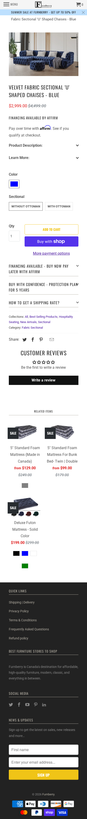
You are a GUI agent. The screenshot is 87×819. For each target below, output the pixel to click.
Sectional (44, 322)
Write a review (43, 380)
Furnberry (48, 794)
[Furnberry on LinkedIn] (44, 704)
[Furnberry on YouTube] (27, 704)
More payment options (51, 253)
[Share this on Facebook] (32, 339)
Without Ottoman (25, 206)
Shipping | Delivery (22, 602)
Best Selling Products (43, 316)
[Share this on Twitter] (24, 339)
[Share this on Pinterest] (40, 339)
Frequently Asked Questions (29, 629)
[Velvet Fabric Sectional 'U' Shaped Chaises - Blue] (43, 54)
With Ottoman (59, 206)
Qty (11, 226)
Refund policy (18, 638)
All (26, 316)
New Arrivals (28, 322)
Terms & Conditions (23, 620)
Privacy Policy (19, 611)
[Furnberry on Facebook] (19, 704)
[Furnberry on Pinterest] (36, 704)
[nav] (10, 4)
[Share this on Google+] (46, 340)
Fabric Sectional (32, 327)
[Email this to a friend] (51, 339)
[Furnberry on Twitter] (11, 704)
